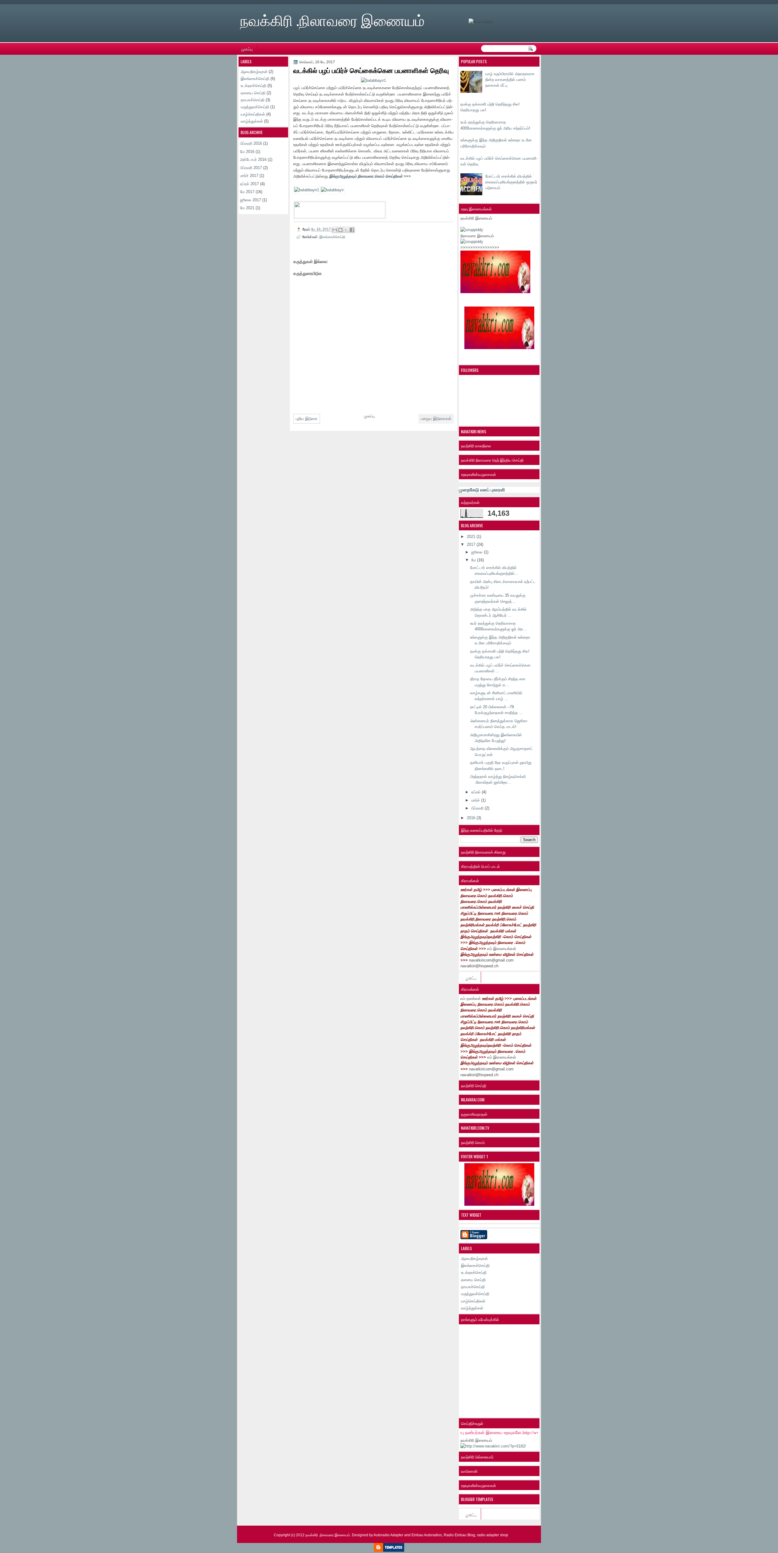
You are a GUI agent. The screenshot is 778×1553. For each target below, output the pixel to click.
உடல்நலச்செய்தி (474, 1272)
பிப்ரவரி (478, 808)
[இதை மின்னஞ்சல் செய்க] (335, 230)
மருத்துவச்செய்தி (475, 1293)
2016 (472, 818)
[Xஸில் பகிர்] (346, 230)
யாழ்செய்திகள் (473, 1301)
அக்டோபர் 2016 (253, 159)
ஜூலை (477, 552)
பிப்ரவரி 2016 (251, 143)
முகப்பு (247, 49)
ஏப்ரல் (476, 792)
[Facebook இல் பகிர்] (352, 230)
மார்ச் (476, 800)
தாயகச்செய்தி (473, 1286)
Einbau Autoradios (426, 1535)
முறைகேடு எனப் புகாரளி (482, 489)
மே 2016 (247, 151)
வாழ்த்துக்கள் (472, 1308)
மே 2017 (247, 191)
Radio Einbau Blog (459, 1535)
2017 (472, 544)
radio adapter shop (492, 1535)
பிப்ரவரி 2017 (251, 167)
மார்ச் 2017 (249, 175)
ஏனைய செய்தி (473, 1279)
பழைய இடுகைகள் (436, 418)
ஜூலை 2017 (250, 200)
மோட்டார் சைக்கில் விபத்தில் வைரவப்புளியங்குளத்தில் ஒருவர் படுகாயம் (511, 182)
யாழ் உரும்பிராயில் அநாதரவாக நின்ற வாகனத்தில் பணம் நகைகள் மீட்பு (510, 79)
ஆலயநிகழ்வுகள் (474, 1258)
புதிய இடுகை (307, 418)
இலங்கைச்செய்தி (475, 1265)
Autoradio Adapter (388, 1535)
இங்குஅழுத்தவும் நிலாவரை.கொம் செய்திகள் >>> (370, 176)
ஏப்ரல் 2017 (249, 184)
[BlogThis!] (340, 230)
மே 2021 (247, 208)
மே (474, 560)
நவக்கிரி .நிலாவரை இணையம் (332, 19)
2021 (472, 536)
